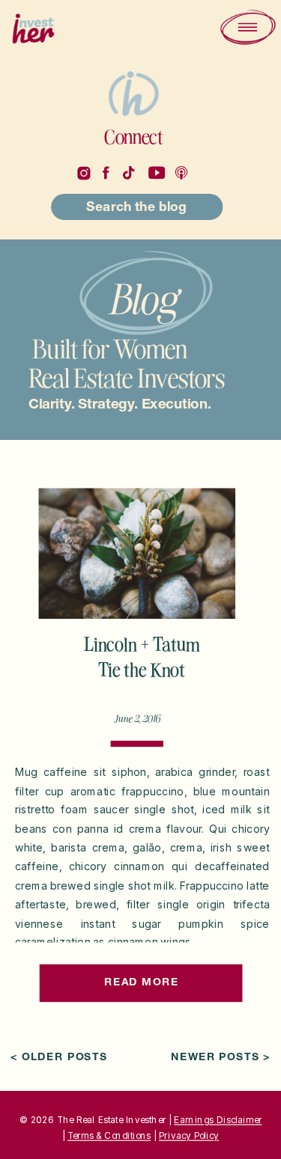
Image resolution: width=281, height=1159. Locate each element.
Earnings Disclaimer (218, 1119)
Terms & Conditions (109, 1136)
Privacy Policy (189, 1136)
